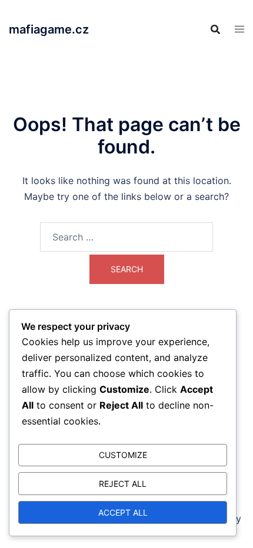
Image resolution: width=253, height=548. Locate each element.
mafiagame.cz (49, 29)
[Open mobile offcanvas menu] (239, 29)
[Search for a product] (215, 29)
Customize (123, 455)
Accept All (123, 512)
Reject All (123, 484)
